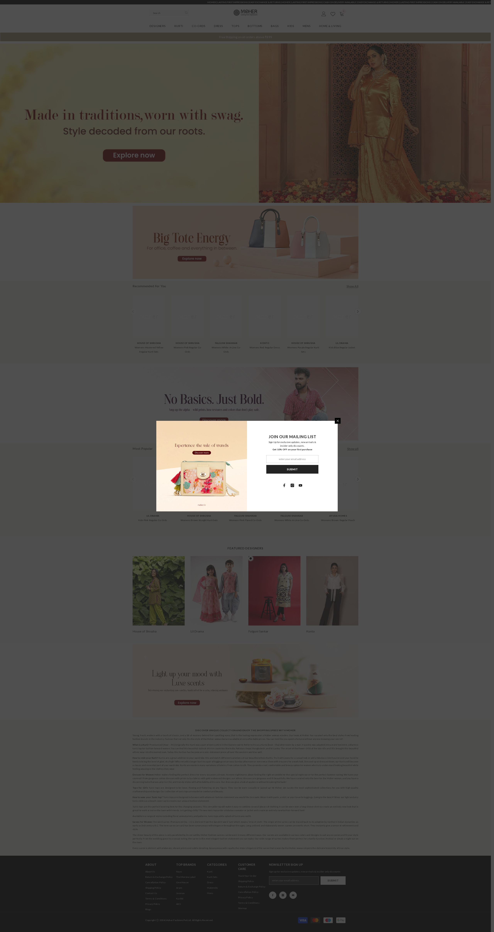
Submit (292, 469)
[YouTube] (300, 485)
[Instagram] (292, 485)
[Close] (338, 421)
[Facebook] (284, 485)
